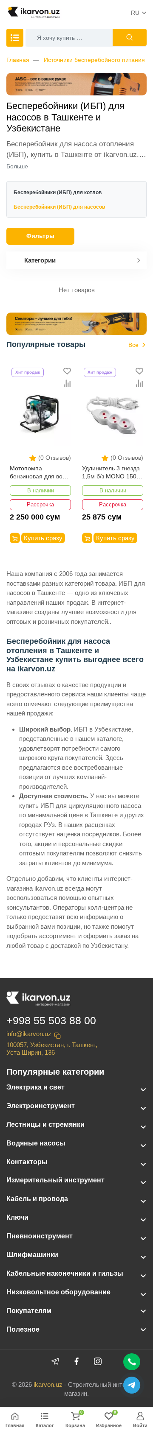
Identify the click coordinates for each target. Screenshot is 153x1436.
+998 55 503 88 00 (51, 1020)
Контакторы (27, 1161)
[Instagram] (97, 1361)
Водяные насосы (35, 1143)
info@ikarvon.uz (28, 1033)
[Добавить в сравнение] (67, 383)
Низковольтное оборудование (58, 1292)
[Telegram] (55, 1361)
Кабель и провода (37, 1198)
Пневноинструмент (39, 1236)
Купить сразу (43, 538)
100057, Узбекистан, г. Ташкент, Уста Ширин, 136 (51, 1048)
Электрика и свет (35, 1087)
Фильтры (40, 235)
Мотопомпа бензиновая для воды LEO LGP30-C (40, 473)
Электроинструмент (40, 1105)
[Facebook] (76, 1361)
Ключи (17, 1217)
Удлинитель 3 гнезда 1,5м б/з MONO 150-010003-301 (111, 473)
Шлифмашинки (32, 1254)
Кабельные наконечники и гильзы (64, 1273)
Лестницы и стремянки (45, 1124)
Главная (17, 59)
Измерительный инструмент (55, 1180)
